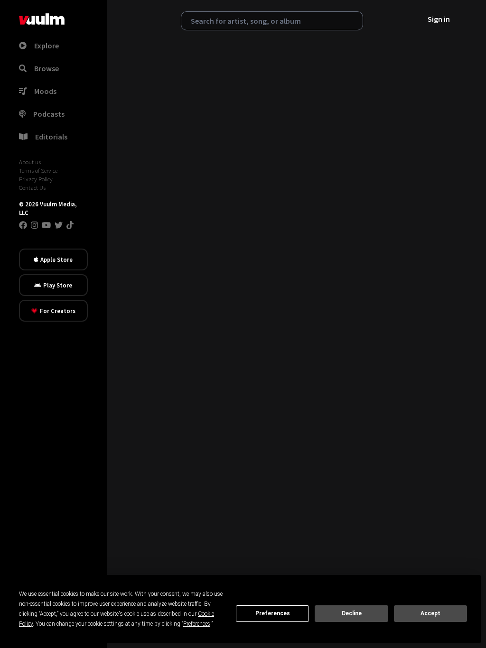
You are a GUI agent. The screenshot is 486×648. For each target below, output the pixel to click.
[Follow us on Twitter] (59, 225)
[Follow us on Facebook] (23, 225)
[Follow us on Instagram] (34, 225)
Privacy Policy (36, 179)
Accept (430, 613)
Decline (352, 613)
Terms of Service (38, 170)
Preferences (272, 613)
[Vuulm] (42, 19)
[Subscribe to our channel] (46, 225)
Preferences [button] (196, 623)
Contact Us (32, 187)
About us (30, 162)
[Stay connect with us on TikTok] (70, 225)
